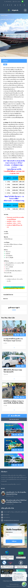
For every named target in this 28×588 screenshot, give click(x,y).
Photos (5, 298)
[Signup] (15, 5)
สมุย (5, 64)
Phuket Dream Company (8, 581)
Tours (6, 15)
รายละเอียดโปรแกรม (8, 294)
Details (5, 60)
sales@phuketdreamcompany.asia (11, 520)
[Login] (18, 5)
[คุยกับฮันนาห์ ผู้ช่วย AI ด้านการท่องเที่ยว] (24, 584)
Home (2, 15)
